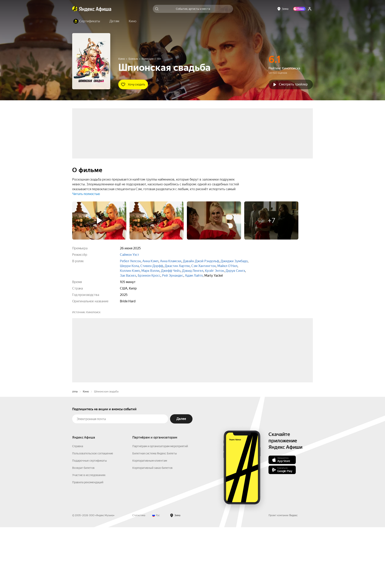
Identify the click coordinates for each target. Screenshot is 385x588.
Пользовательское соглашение (92, 514)
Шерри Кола (129, 266)
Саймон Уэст (129, 255)
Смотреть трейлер (293, 84)
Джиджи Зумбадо (234, 261)
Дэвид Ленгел (192, 271)
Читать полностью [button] (86, 194)
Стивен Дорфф (151, 266)
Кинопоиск (93, 312)
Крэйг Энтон (214, 271)
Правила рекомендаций (87, 543)
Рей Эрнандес (172, 275)
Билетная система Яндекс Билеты (154, 514)
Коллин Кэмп (130, 271)
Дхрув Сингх (235, 271)
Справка (77, 507)
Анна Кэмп (150, 261)
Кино (86, 452)
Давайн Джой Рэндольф (201, 261)
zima (75, 452)
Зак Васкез (128, 275)
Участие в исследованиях (88, 535)
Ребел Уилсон (130, 261)
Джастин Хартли (177, 266)
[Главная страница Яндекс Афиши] (74, 8)
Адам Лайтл (194, 275)
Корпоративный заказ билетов (152, 528)
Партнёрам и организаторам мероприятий (160, 507)
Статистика (138, 576)
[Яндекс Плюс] (299, 9)
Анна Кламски (170, 261)
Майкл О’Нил (227, 266)
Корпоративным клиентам (149, 521)
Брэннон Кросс (149, 275)
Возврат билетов (83, 528)
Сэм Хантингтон (203, 266)
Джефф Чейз (170, 271)
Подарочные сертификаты (89, 521)
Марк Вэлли (150, 271)
